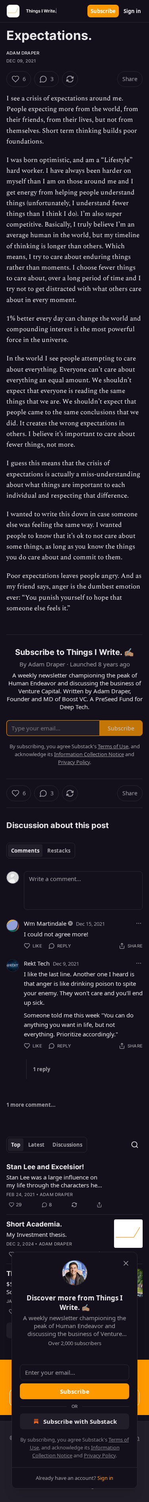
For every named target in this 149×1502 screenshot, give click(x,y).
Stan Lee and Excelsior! (45, 1167)
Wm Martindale (45, 923)
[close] (126, 1263)
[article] (74, 1186)
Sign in (132, 11)
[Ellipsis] (138, 923)
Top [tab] (15, 1144)
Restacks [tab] (58, 850)
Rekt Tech (37, 963)
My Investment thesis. (36, 1234)
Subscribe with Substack (80, 1421)
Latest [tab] (36, 1144)
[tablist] (40, 851)
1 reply (41, 1069)
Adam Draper (22, 53)
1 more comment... (31, 1104)
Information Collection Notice (89, 754)
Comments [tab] (25, 850)
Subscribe (103, 11)
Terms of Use (113, 746)
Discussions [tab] (67, 1144)
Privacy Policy (100, 1455)
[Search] (135, 1145)
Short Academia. (34, 1224)
